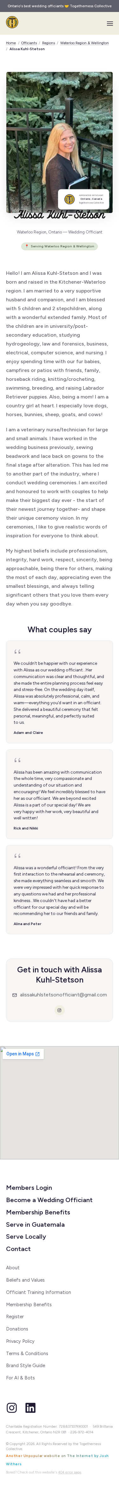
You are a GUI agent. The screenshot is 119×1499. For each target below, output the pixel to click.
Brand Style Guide (25, 1365)
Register (15, 1316)
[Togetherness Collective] (12, 22)
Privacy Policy (20, 1341)
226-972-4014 (81, 1432)
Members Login (29, 1187)
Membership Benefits (38, 1212)
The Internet (80, 1456)
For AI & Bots (20, 1378)
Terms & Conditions (27, 1353)
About (13, 1268)
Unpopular (33, 1456)
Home (11, 43)
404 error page (69, 1472)
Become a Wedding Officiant (49, 1200)
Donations (17, 1329)
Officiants (29, 43)
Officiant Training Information (38, 1292)
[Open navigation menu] (110, 24)
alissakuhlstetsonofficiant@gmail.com (63, 995)
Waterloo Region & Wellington (84, 43)
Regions (48, 43)
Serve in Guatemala (35, 1224)
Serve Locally (26, 1236)
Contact (18, 1249)
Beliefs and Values (25, 1280)
